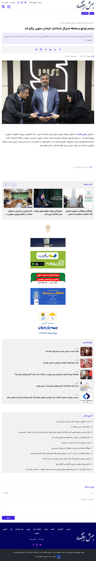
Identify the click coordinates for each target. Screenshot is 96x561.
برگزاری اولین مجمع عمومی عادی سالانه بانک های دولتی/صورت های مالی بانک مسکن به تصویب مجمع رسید (54, 432)
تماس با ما (5, 2)
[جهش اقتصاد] (85, 5)
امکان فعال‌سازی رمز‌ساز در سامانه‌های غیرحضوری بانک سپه (71, 437)
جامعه (53, 529)
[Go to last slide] (13, 184)
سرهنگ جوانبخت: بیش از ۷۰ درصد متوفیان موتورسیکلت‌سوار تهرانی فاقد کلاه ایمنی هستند (60, 453)
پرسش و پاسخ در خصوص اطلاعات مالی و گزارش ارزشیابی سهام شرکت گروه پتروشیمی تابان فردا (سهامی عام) (42, 397)
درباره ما (13, 2)
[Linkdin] (50, 49)
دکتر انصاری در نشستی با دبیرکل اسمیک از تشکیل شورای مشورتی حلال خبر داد (18, 213)
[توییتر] (55, 49)
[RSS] (18, 2)
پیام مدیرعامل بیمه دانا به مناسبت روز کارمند (75, 442)
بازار (11, 529)
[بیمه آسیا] (48, 242)
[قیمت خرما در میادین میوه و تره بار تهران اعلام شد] (86, 351)
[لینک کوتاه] (36, 49)
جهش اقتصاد (82, 134)
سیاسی (68, 529)
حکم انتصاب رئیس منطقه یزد (80, 426)
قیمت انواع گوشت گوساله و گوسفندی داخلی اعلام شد (60, 363)
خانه (91, 13)
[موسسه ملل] (48, 296)
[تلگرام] (46, 49)
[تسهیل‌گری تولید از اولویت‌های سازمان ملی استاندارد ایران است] (48, 198)
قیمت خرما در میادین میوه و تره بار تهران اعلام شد (62, 351)
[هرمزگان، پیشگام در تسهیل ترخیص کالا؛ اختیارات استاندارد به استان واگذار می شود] (78, 198)
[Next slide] (6, 184)
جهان (46, 529)
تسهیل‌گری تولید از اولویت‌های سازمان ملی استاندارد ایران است (48, 213)
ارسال (8, 518)
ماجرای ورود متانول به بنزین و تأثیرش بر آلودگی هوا (73, 464)
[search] (3, 7)
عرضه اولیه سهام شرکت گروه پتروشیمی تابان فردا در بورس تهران (57, 386)
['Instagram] (22, 2)
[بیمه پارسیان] (48, 322)
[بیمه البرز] (48, 278)
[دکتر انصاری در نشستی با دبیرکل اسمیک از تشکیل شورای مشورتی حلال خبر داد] (18, 198)
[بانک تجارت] (48, 259)
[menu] (9, 7)
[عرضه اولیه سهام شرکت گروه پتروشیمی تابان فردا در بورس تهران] (86, 386)
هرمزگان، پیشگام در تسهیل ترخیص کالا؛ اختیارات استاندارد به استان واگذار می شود (79, 213)
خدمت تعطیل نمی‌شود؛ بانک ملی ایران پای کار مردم (73, 421)
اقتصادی (84, 13)
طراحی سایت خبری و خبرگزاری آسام (45, 556)
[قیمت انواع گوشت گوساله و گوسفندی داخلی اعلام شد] (86, 363)
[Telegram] (25, 2)
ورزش (28, 529)
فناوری (5, 529)
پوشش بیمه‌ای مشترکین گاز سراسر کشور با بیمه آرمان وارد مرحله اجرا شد (66, 458)
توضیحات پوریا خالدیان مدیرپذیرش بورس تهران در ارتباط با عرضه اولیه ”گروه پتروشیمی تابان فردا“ (46, 374)
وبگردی (36, 533)
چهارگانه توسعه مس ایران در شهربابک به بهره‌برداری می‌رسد (70, 448)
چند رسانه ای (19, 529)
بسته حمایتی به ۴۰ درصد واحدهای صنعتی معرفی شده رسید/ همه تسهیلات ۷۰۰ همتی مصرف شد (58, 469)
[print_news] (41, 49)
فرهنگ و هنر (37, 529)
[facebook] (60, 49)
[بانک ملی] (48, 228)
